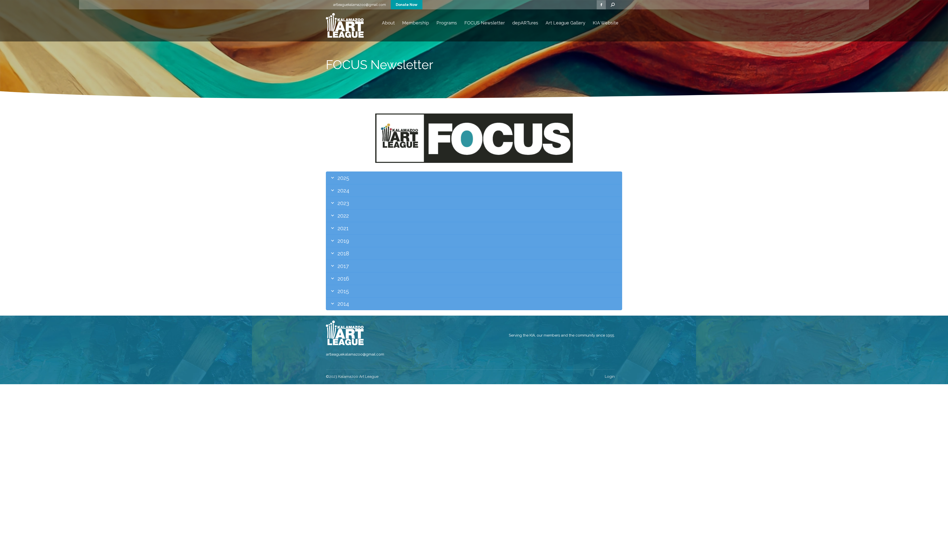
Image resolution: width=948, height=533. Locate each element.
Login (610, 376)
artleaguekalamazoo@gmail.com (359, 5)
